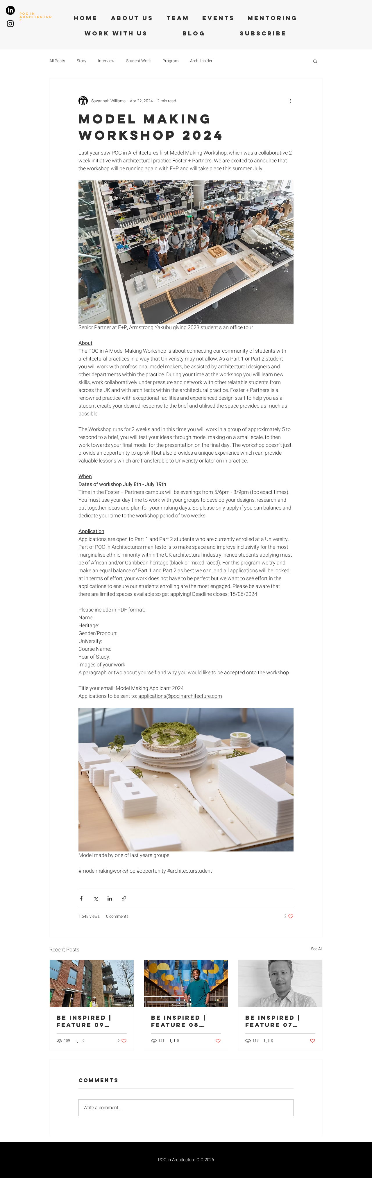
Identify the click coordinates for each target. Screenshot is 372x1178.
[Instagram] (10, 23)
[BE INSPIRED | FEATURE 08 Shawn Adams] (186, 983)
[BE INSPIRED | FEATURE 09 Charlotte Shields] (92, 983)
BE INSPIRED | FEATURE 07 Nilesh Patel (273, 1021)
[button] (315, 61)
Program (170, 61)
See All (317, 949)
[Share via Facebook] (81, 898)
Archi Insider (201, 61)
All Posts (57, 61)
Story (81, 61)
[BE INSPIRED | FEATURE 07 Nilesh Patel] (280, 983)
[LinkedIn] (10, 10)
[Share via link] (124, 898)
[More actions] (290, 100)
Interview (106, 61)
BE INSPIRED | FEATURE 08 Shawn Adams (180, 1021)
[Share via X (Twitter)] (95, 898)
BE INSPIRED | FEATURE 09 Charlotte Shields (84, 1021)
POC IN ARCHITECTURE (35, 17)
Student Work (138, 61)
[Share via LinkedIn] (109, 898)
